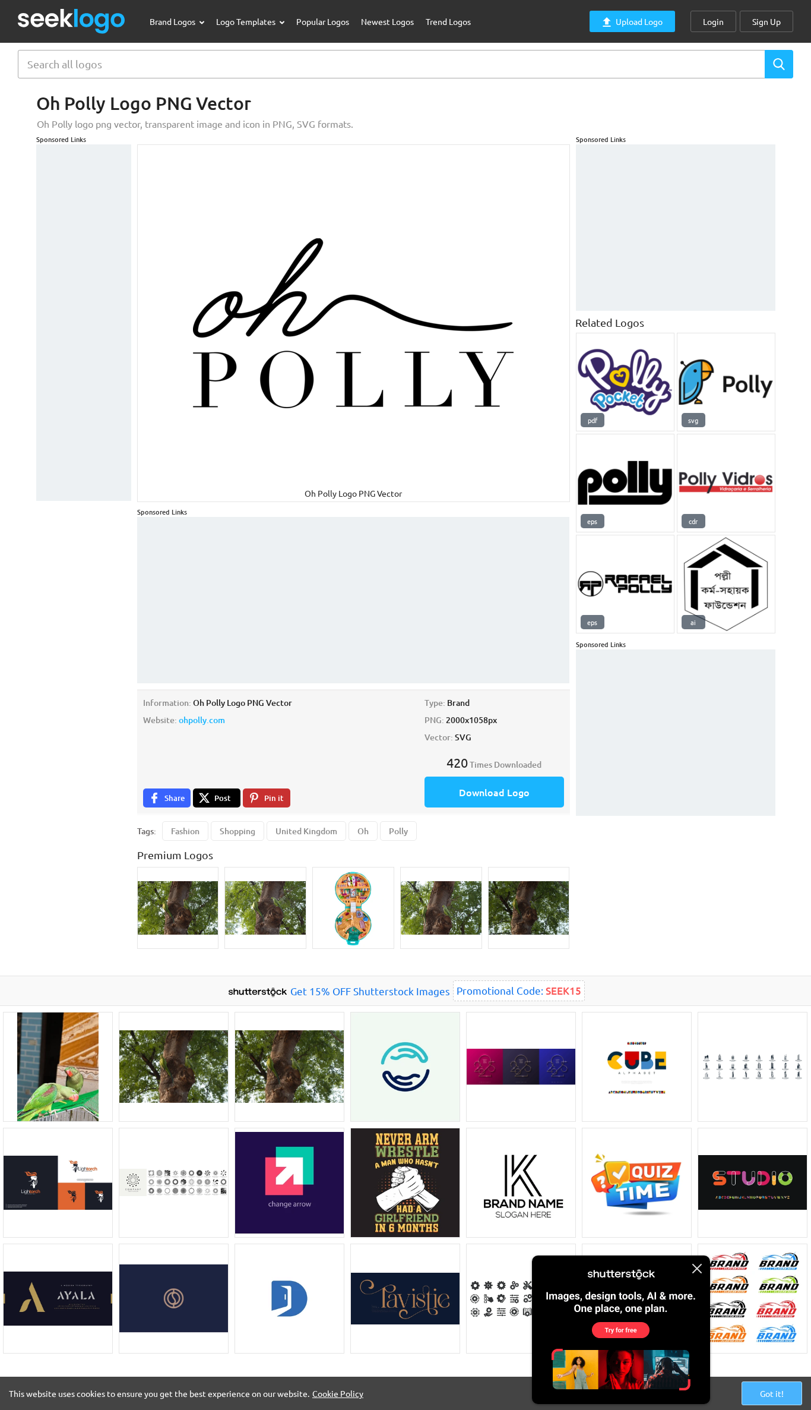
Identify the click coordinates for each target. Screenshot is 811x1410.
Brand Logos (173, 21)
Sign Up (766, 21)
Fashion (185, 831)
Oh (363, 831)
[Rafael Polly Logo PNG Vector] (625, 584)
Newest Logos (387, 21)
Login (713, 21)
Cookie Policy (337, 1393)
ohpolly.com (202, 719)
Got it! (772, 1393)
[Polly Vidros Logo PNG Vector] (726, 483)
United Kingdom (306, 831)
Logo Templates (246, 21)
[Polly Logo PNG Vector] (726, 382)
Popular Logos (322, 21)
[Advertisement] (83, 322)
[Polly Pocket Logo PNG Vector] (625, 382)
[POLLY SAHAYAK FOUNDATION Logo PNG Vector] (726, 584)
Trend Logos (448, 21)
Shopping (237, 831)
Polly (398, 831)
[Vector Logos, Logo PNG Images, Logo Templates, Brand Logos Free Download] (72, 21)
